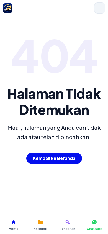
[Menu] (99, 8)
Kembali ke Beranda (54, 158)
